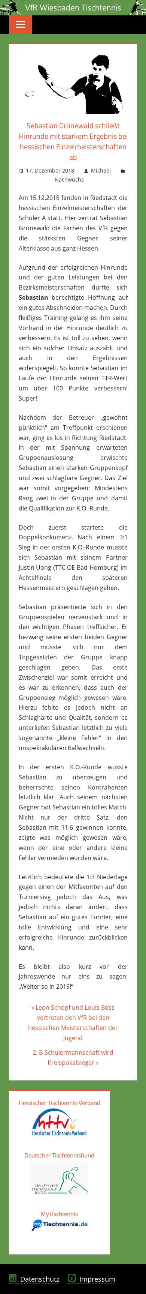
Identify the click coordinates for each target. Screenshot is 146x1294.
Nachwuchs (69, 179)
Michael (101, 170)
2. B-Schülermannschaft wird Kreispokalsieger (72, 1057)
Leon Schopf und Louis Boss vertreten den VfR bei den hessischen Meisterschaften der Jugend (73, 1022)
